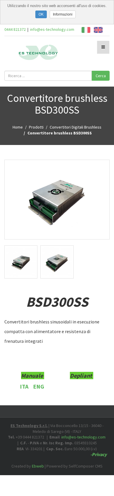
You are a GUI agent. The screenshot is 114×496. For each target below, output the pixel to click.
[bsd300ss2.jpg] (57, 200)
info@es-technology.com (52, 29)
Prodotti (36, 127)
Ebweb (38, 466)
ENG (38, 386)
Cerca (101, 75)
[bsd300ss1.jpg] (20, 262)
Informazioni (62, 14)
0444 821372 (15, 29)
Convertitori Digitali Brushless (75, 127)
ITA (24, 386)
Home (18, 127)
